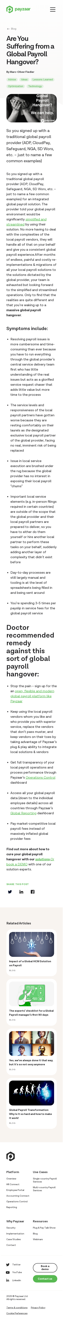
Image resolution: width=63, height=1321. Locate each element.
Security (10, 1227)
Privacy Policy (38, 1307)
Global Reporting (23, 813)
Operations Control (40, 777)
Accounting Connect (17, 1195)
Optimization (15, 86)
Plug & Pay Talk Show (44, 1227)
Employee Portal (15, 1190)
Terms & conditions (17, 1307)
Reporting (11, 1207)
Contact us (45, 1279)
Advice (12, 79)
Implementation (15, 1233)
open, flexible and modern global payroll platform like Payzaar (32, 696)
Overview (11, 1178)
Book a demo (45, 1268)
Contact (11, 1245)
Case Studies (13, 1239)
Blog (13, 29)
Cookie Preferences (17, 1313)
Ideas (24, 79)
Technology (35, 86)
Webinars (38, 1239)
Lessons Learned (43, 79)
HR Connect (12, 1184)
